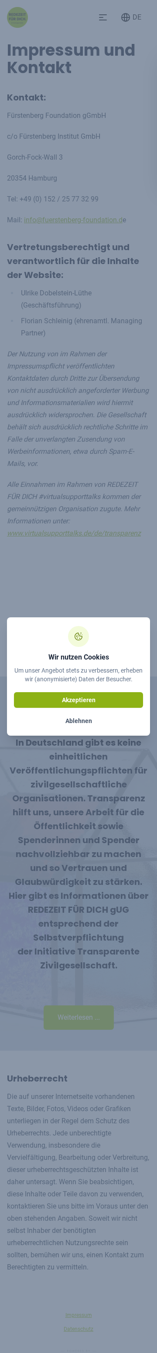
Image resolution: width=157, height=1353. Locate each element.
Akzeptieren (79, 700)
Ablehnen (78, 720)
